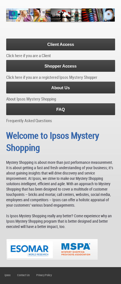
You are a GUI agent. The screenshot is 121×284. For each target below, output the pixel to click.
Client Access (60, 44)
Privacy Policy (44, 275)
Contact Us (23, 275)
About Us (60, 87)
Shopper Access (60, 66)
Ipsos (7, 275)
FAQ (60, 109)
